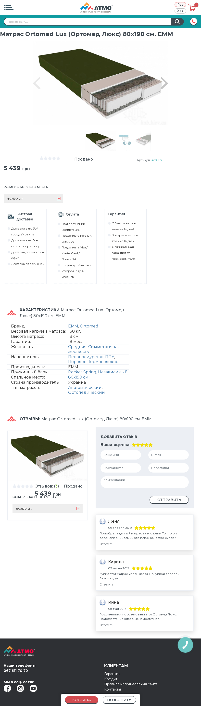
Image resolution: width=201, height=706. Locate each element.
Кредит (110, 679)
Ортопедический (86, 392)
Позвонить (119, 700)
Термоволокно (103, 361)
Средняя (77, 346)
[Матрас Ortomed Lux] (100, 141)
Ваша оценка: (115, 444)
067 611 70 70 (16, 670)
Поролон (77, 361)
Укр (180, 11)
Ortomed (89, 326)
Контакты (112, 689)
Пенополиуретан (85, 356)
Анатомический (85, 387)
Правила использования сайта (131, 684)
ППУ (109, 356)
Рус (180, 4)
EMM (73, 326)
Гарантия (112, 674)
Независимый (113, 372)
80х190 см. (78, 377)
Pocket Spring (82, 372)
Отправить (169, 500)
